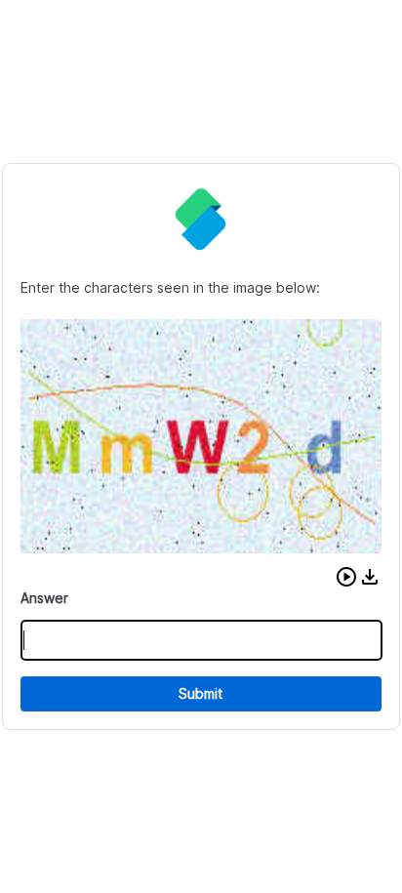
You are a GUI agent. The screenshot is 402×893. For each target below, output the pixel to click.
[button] (346, 577)
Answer (44, 597)
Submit (200, 693)
